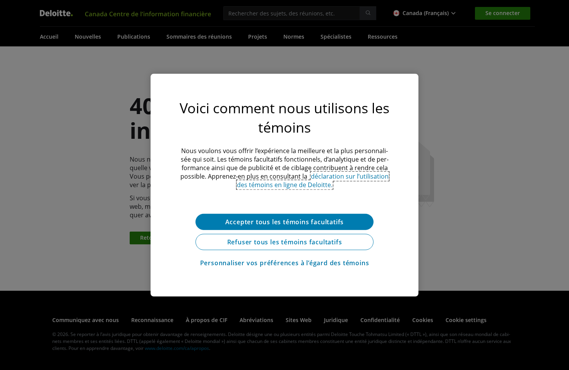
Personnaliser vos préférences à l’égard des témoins (284, 262)
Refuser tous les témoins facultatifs (284, 241)
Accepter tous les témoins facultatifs (284, 221)
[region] (284, 184)
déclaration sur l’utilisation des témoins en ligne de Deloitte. (313, 180)
